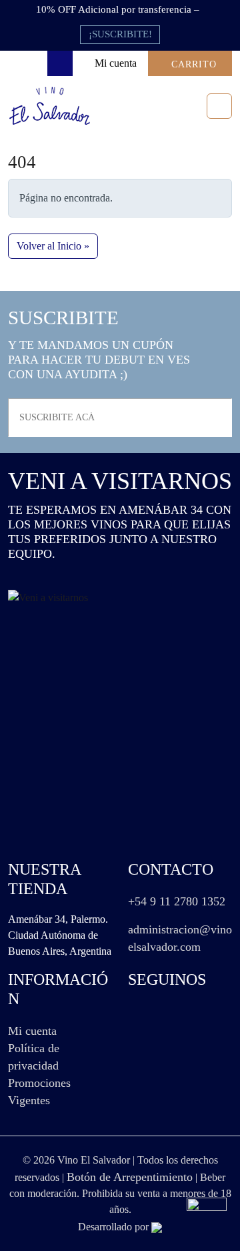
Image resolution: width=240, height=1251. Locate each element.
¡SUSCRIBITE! (120, 34)
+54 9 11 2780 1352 (176, 901)
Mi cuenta (32, 1030)
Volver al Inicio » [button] (53, 246)
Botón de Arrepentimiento (130, 1177)
